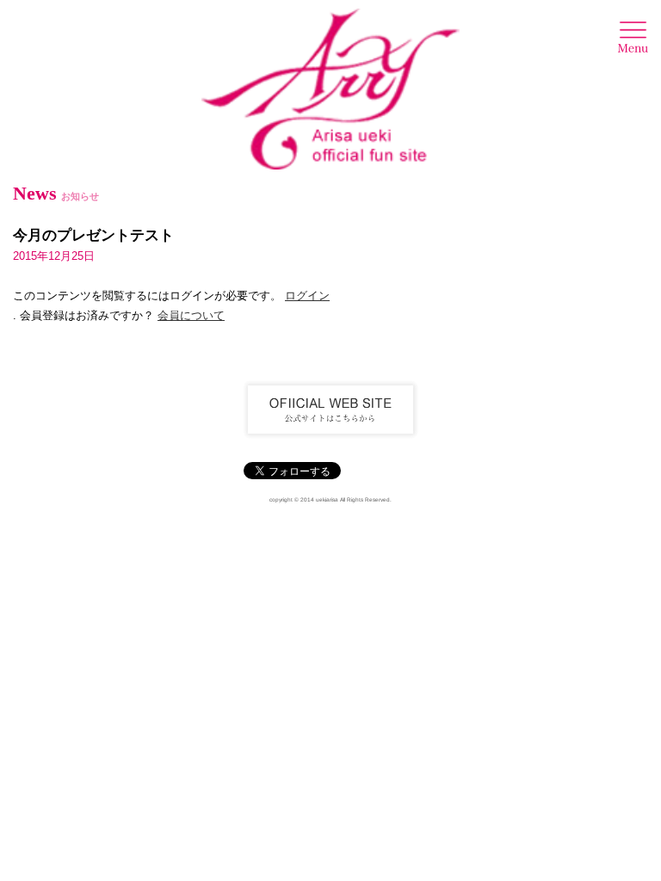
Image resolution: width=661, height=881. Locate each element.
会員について (191, 315)
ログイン (307, 295)
